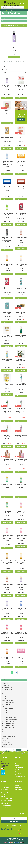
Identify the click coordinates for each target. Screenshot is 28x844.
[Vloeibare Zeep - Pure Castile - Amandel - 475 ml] (21, 479)
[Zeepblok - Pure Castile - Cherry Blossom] (21, 650)
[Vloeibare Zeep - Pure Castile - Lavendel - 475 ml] (7, 603)
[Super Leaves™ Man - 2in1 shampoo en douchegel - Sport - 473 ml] (7, 232)
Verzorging (18, 773)
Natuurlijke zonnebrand (8, 727)
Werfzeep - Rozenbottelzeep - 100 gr (7, 112)
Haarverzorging (6, 742)
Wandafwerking (19, 767)
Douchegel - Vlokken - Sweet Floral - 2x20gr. (21, 460)
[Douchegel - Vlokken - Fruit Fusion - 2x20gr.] (7, 454)
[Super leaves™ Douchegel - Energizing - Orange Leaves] (7, 403)
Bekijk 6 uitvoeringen (21, 224)
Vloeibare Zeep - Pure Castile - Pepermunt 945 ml (21, 610)
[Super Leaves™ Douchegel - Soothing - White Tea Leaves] (21, 428)
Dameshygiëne (6, 691)
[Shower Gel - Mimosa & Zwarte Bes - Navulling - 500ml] (7, 305)
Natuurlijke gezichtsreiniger (9, 717)
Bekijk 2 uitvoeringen (7, 97)
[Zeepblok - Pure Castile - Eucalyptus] (21, 181)
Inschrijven (13, 821)
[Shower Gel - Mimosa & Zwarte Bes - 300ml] (21, 281)
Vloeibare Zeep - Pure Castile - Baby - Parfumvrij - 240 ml (7, 163)
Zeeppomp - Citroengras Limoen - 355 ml (7, 213)
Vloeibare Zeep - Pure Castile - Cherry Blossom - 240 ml (21, 511)
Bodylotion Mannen (7, 687)
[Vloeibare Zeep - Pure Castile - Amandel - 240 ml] (7, 479)
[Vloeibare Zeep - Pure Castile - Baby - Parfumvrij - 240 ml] (7, 156)
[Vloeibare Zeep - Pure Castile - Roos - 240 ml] (7, 626)
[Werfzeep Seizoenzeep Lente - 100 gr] (7, 329)
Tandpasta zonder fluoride (9, 736)
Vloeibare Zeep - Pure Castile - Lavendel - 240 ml (21, 586)
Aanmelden (18, 787)
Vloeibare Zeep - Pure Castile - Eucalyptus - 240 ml (7, 586)
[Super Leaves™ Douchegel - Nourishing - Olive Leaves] (21, 403)
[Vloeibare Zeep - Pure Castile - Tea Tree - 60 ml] (21, 257)
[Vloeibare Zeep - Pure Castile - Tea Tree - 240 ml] (7, 650)
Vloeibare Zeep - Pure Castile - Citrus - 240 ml (7, 562)
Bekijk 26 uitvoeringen (7, 123)
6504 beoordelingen (14, 841)
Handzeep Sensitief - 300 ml (7, 360)
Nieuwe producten (20, 776)
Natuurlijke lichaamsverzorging (10, 723)
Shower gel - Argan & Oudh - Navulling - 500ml (21, 213)
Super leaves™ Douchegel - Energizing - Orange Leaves (7, 410)
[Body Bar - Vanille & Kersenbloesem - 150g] (7, 130)
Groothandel (4, 793)
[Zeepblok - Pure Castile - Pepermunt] (7, 181)
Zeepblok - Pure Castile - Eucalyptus (21, 187)
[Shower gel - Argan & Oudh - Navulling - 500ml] (21, 206)
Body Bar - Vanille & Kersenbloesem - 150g (7, 136)
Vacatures (3, 796)
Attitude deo (5, 683)
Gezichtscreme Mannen (8, 700)
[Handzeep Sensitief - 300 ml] (7, 353)
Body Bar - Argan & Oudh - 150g (7, 287)
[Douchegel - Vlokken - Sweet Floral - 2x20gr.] (21, 454)
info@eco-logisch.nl (4, 765)
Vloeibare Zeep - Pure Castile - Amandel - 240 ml (7, 486)
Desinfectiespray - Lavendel (14, 47)
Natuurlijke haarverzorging (9, 721)
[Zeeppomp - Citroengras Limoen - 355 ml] (7, 206)
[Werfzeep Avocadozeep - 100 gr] (7, 378)
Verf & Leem (18, 763)
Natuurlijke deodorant (7, 713)
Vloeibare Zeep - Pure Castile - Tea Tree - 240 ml (7, 657)
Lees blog (21, 119)
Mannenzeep (5, 706)
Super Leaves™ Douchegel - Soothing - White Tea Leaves (21, 435)
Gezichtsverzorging (7, 744)
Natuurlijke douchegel (7, 715)
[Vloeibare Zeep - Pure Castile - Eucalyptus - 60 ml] (21, 232)
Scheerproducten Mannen (8, 730)
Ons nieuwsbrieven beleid (14, 825)
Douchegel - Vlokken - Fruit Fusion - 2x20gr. (7, 460)
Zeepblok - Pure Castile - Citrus (21, 162)
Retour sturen (4, 789)
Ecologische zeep (6, 698)
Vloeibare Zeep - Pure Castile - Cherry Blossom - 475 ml (7, 537)
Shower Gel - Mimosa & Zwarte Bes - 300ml (21, 287)
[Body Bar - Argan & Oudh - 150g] (7, 281)
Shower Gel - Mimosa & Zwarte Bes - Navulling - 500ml (7, 312)
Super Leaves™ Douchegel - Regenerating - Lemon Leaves (7, 436)
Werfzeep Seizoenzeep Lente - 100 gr (7, 336)
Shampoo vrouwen (6, 734)
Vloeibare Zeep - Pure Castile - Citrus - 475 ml (21, 562)
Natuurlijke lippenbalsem (8, 725)
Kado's (17, 769)
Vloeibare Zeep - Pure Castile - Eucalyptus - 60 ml (21, 239)
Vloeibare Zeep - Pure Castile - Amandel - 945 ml (7, 511)
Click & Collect (5, 791)
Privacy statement (6, 805)
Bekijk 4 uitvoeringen (7, 224)
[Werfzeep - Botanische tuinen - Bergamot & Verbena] (21, 305)
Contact (3, 794)
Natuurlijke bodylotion (7, 708)
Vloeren (17, 765)
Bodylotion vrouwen (7, 689)
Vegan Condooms (6, 738)
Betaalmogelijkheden (6, 798)
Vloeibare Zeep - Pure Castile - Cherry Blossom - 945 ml (21, 537)
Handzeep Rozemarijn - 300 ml (21, 335)
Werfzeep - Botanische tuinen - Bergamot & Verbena (21, 312)
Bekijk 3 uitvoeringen (21, 322)
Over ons (3, 785)
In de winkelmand (14, 57)
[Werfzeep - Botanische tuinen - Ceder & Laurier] (21, 353)
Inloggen (17, 785)
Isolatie (17, 762)
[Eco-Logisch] (12, 2)
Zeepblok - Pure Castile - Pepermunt (7, 187)
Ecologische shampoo (7, 696)
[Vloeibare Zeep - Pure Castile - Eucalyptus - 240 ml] (7, 579)
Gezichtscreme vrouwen (8, 702)
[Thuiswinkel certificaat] (5, 769)
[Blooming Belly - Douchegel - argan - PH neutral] (21, 378)
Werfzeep (4, 740)
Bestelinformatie (5, 787)
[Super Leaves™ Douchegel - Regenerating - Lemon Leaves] (7, 428)
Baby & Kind (18, 771)
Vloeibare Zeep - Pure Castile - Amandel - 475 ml (21, 486)
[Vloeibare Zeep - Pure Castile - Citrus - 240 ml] (7, 555)
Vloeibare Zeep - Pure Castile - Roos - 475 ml (21, 632)
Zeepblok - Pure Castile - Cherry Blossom (21, 657)
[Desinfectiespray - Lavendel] (14, 36)
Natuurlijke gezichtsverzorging (10, 719)
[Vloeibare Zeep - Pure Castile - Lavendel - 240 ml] (21, 579)
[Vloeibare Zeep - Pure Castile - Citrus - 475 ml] (21, 555)
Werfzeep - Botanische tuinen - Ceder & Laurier (21, 361)
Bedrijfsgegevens (5, 807)
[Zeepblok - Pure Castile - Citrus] (21, 156)
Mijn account (18, 789)
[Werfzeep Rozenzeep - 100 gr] (21, 130)
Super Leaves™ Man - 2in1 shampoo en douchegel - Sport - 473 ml (7, 239)
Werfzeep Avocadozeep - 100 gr (7, 384)
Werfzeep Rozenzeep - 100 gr (21, 136)
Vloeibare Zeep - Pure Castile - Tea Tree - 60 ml (21, 264)
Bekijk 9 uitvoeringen (7, 173)
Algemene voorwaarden (4, 802)
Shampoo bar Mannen (7, 732)
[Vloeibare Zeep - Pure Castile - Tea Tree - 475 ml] (7, 257)
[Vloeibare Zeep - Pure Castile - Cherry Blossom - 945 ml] (21, 530)
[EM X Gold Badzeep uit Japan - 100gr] (21, 80)
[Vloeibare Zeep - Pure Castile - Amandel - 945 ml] (7, 504)
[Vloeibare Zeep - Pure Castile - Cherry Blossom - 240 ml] (21, 504)
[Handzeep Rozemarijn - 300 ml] (21, 329)
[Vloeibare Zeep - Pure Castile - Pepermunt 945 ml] (21, 603)
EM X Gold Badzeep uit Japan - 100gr (21, 86)
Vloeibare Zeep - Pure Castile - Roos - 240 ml (7, 632)
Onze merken (18, 775)
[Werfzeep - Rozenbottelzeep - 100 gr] (7, 105)
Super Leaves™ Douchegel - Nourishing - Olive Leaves (21, 410)
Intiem (3, 746)
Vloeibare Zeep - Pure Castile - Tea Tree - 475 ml (7, 264)
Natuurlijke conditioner (8, 711)
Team (2, 809)
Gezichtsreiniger (6, 704)
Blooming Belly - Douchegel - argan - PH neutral (21, 385)
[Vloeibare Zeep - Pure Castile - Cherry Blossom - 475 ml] (7, 530)
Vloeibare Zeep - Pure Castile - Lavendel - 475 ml (7, 610)
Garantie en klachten (6, 800)
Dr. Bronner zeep (6, 694)
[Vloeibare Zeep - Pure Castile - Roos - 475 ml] (21, 626)
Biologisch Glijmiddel (7, 685)
